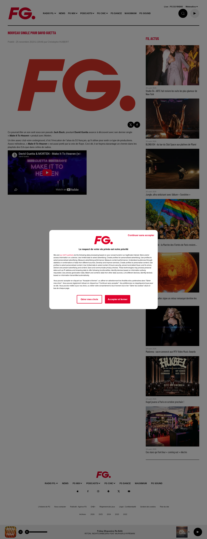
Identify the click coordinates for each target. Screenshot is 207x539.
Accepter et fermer (117, 299)
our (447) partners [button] (67, 255)
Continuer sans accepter (141, 235)
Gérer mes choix (89, 299)
